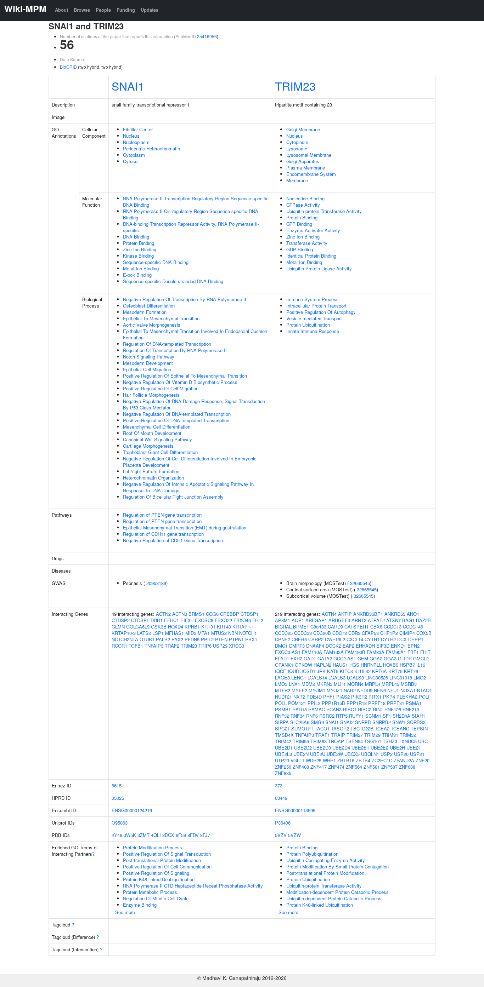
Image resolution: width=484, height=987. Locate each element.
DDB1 (157, 620)
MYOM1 (317, 690)
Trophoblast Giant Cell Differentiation (160, 452)
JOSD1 (307, 671)
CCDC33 (303, 633)
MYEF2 (299, 690)
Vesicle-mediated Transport (314, 318)
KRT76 (411, 671)
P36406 (283, 822)
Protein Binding (138, 243)
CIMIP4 (407, 633)
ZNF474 (336, 766)
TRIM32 (408, 734)
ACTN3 (179, 613)
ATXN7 (393, 620)
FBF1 (413, 652)
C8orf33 (318, 626)
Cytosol (131, 161)
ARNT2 (358, 620)
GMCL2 (421, 658)
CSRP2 (315, 639)
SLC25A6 (299, 722)
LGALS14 (317, 677)
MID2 (190, 633)
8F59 (181, 835)
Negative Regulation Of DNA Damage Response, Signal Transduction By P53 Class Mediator (194, 404)
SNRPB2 (381, 722)
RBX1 (251, 639)
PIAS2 (343, 696)
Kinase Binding (138, 255)
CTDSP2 (121, 620)
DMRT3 (297, 645)
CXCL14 (355, 639)
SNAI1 (128, 86)
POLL (281, 703)
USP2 (387, 754)
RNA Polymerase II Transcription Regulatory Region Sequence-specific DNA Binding (196, 201)
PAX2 (177, 639)
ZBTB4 (363, 760)
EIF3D (382, 645)
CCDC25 (284, 633)
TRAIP (338, 734)
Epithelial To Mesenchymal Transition (161, 318)
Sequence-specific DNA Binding (155, 262)
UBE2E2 (379, 747)
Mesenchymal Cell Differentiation (156, 426)
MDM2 (308, 684)
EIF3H (186, 620)
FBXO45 (242, 620)
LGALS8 (355, 677)
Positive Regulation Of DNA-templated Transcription (176, 420)
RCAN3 (334, 709)
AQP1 (298, 620)
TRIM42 (283, 741)
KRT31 (208, 626)
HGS (354, 664)
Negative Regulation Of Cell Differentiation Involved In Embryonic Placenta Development (190, 461)
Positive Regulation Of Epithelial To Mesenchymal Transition (185, 375)
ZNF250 (283, 766)
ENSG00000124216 (132, 810)
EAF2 (348, 645)
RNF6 (312, 715)
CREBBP (229, 613)
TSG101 (372, 741)
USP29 (220, 645)
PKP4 (389, 696)
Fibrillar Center (138, 129)
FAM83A (375, 652)
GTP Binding (299, 223)
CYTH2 (388, 639)
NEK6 (380, 690)
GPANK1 (284, 664)
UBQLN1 (370, 754)
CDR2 (354, 633)
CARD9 (335, 626)
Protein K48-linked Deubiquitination (159, 879)
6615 (117, 785)
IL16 (420, 664)
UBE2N (301, 754)
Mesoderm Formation (145, 312)
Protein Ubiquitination (308, 324)
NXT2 (299, 696)
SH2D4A (401, 715)
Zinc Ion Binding (139, 249)
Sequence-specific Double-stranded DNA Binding (173, 281)
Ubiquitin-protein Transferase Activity (324, 211)
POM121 (297, 703)
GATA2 (324, 658)
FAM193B (355, 652)
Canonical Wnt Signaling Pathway (157, 439)
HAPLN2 (322, 664)
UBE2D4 (341, 747)
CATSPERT (356, 626)
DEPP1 (415, 639)
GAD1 (310, 658)
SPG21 (282, 728)
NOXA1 (408, 690)
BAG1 (408, 620)
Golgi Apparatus (302, 161)
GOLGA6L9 (138, 626)
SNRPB (363, 722)
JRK (321, 671)
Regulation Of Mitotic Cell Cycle (155, 898)
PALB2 (163, 639)
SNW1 (398, 722)
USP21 (417, 754)
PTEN (221, 639)
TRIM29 (372, 734)
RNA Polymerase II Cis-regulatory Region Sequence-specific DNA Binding (190, 214)
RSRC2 (326, 715)
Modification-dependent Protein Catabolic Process (337, 892)
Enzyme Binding (140, 904)
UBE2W (335, 754)
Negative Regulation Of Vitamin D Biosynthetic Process (180, 382)
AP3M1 (282, 620)
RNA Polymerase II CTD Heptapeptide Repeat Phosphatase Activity (193, 885)
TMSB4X (284, 734)
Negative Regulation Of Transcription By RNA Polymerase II (184, 299)
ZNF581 (372, 766)
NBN (233, 633)
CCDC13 (392, 626)
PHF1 (329, 696)
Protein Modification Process (152, 847)
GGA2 (376, 658)
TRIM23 (295, 86)
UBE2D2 (303, 747)
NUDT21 (283, 696)
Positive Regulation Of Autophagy (321, 312)
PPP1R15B (333, 703)
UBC (423, 741)
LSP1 (158, 633)
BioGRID (68, 67)
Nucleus (131, 135)
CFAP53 (370, 633)
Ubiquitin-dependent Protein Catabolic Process (334, 898)
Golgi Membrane (303, 129)
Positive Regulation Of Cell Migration (160, 388)
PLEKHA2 (406, 696)
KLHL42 (362, 671)
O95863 (120, 822)
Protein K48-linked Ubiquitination (319, 904)
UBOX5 (352, 754)
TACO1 (322, 728)
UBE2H (397, 747)
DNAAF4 (315, 645)
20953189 (156, 583)
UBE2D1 (284, 747)
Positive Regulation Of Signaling (156, 873)
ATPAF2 (376, 620)
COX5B (424, 633)
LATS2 (144, 633)
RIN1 (378, 709)
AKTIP (345, 613)
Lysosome (296, 148)
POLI (424, 696)
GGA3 (390, 658)
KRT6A (379, 671)
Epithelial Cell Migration (147, 369)
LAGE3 (282, 677)
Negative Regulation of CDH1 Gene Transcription (173, 540)
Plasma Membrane (305, 167)
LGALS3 (336, 677)
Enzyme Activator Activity (313, 230)
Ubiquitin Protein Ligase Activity (319, 268)
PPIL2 (207, 639)
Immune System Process (312, 299)
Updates (149, 9)
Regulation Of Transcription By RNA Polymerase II (175, 350)
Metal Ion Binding (141, 268)
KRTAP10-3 (124, 633)
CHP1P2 (389, 633)
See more (125, 912)
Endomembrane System (311, 174)
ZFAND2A (404, 760)
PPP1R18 (357, 703)
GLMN (118, 626)
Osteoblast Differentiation (149, 305)
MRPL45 (390, 684)
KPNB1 (192, 626)
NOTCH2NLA (125, 639)
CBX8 (376, 626)
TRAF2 (172, 645)
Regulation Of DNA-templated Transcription (167, 343)
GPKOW (303, 664)
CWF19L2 (335, 639)
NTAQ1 (424, 690)
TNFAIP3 (154, 645)
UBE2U (317, 754)
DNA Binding (136, 236)
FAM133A (333, 652)
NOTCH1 (248, 633)
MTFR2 (282, 690)
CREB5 (299, 639)
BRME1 (301, 626)
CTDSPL (140, 620)
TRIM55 (301, 741)
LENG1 (298, 677)
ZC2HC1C (382, 760)
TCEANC (400, 728)
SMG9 (317, 722)
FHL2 (257, 620)
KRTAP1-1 (243, 626)
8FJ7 (205, 835)
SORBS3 (416, 722)
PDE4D (314, 696)
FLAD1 (282, 658)
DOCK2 (333, 645)
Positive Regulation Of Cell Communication (167, 866)
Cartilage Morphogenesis (148, 445)
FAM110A (312, 652)
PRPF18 (376, 703)
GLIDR (405, 658)
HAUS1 (340, 664)
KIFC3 (346, 671)
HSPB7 (407, 664)
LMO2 (419, 677)
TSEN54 (354, 741)
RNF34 (298, 715)
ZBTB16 (345, 760)
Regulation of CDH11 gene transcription (163, 533)
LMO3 (281, 684)
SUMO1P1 (302, 728)
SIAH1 (418, 715)
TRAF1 (322, 734)
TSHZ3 (390, 741)
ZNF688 (407, 766)
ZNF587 (389, 766)
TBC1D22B (361, 728)
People (103, 9)
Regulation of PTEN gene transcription (162, 514)
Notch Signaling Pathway (148, 356)
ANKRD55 (394, 613)
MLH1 (340, 684)
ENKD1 (398, 645)
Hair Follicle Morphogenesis (151, 394)
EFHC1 (171, 620)
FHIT (425, 652)
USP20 (401, 754)
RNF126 (392, 709)
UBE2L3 (283, 754)
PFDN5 (192, 639)
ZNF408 (301, 766)
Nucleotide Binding (305, 198)
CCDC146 (413, 626)
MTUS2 (219, 633)
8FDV (193, 835)
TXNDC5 (408, 741)
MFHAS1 (174, 633)
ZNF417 (318, 766)
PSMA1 (414, 703)
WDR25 (313, 760)
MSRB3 (409, 684)
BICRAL (283, 626)
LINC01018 (400, 677)
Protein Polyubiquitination (312, 853)
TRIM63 (318, 741)
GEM (363, 658)
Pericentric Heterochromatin (151, 148)
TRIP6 (205, 645)
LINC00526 (376, 677)
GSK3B (159, 626)
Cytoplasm (134, 154)
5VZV (281, 835)
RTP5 (342, 715)
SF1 (387, 715)
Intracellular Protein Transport (316, 305)
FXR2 (296, 658)
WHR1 (329, 760)
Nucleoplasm (136, 142)
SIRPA (282, 722)
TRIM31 (390, 734)
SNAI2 (347, 722)
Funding (126, 9)
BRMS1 (196, 613)
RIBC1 (349, 709)
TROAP (336, 741)
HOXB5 (390, 664)
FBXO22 (223, 620)
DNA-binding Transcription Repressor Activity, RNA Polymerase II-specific (191, 227)
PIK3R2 (359, 696)
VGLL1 (297, 760)
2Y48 (117, 835)
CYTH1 (372, 639)
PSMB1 (283, 709)
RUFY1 (356, 715)
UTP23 (282, 760)
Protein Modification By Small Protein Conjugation (337, 866)
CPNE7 (282, 639)
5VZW (294, 835)
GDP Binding (299, 249)
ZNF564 (354, 766)
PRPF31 (395, 703)
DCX (402, 639)
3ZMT (143, 835)
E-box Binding (137, 274)
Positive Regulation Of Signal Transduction (167, 853)
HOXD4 (175, 626)
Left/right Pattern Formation (151, 471)
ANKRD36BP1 (368, 613)
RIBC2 (364, 709)
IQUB (293, 671)
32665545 (360, 583)
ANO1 (413, 613)
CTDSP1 (250, 613)
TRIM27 (355, 734)
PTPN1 (236, 639)
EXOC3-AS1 (287, 652)
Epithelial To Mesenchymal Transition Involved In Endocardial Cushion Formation (195, 334)
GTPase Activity (303, 204)
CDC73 (339, 633)
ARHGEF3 (339, 620)
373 (278, 785)
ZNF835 (283, 773)
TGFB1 (136, 645)
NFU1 (393, 690)
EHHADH (365, 645)
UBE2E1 (360, 747)
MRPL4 (372, 684)
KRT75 (395, 671)
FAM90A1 (396, 652)
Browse (82, 9)
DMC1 (281, 645)
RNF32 (282, 715)
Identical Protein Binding (311, 255)
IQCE (280, 671)
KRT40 (224, 626)
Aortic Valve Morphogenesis (151, 324)
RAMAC (316, 709)
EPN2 (413, 645)
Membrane (297, 180)
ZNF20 (422, 760)
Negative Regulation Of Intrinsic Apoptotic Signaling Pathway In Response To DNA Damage (188, 487)
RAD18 (299, 709)
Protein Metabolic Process (150, 892)
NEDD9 (364, 690)
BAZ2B (423, 620)
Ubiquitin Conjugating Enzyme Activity (325, 860)
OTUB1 (147, 639)
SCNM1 (373, 715)
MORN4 (355, 684)
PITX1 (375, 696)
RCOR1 (119, 645)
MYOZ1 (334, 690)
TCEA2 (382, 728)
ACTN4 (329, 613)
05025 (118, 797)
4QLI (156, 835)
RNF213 (411, 709)
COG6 (212, 613)
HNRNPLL (371, 664)
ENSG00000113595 (295, 810)
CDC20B (322, 633)
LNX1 (294, 684)
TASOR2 (340, 728)
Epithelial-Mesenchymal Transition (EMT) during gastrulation (184, 527)
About (61, 9)
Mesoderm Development (148, 363)
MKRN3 (324, 684)
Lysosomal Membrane (308, 154)
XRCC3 (236, 645)
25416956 (207, 36)
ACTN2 (163, 613)
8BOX (168, 835)
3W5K (130, 835)
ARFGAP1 (316, 620)
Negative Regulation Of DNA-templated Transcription (177, 414)
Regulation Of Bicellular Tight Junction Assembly (173, 496)
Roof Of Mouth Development (152, 433)
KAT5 (332, 671)
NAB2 (350, 690)
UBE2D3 (322, 747)
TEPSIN (419, 728)
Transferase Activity (306, 243)
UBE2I (413, 747)
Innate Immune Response (312, 331)
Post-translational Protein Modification (162, 860)
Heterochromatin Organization (153, 477)
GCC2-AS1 (344, 658)
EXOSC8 (204, 620)
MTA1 (204, 633)
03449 (281, 797)
